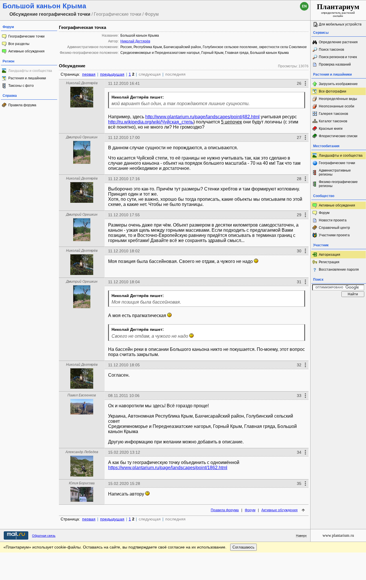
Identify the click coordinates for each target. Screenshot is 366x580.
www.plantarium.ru (338, 535)
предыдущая (112, 74)
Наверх (301, 535)
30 (299, 251)
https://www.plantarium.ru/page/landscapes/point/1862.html (167, 467)
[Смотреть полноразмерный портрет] (81, 105)
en (304, 6)
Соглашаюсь (243, 547)
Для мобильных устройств (340, 24)
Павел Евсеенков (81, 395)
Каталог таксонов (333, 121)
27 (299, 137)
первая (89, 74)
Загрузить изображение (338, 84)
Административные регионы (335, 172)
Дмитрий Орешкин (82, 137)
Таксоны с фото (21, 86)
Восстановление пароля (339, 270)
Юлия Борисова (82, 483)
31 (299, 282)
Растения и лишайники (27, 78)
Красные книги (331, 129)
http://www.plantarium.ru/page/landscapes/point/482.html (202, 116)
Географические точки (26, 36)
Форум (250, 510)
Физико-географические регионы (338, 184)
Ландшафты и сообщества (341, 156)
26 (299, 83)
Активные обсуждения (26, 51)
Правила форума (22, 105)
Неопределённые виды (338, 99)
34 (299, 452)
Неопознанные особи (336, 106)
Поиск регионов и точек (338, 57)
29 (299, 215)
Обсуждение (72, 65)
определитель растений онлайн (338, 10)
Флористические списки (338, 136)
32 (299, 365)
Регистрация (329, 262)
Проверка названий (335, 64)
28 (299, 178)
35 (299, 483)
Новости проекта (333, 220)
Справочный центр (334, 228)
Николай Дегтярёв (135, 41)
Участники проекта (334, 235)
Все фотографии (332, 91)
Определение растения (338, 42)
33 (299, 395)
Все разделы (18, 44)
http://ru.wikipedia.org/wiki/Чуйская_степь (150, 121)
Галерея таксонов (333, 114)
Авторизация (329, 255)
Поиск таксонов (331, 50)
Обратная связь (43, 535)
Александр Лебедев (81, 452)
